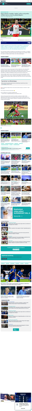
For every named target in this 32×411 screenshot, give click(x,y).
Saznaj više (23, 408)
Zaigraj (28, 148)
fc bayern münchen (16, 144)
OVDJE (4, 84)
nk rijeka (21, 263)
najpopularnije (5, 300)
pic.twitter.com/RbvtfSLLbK (12, 92)
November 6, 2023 (18, 93)
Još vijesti (15, 330)
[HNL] (16, 213)
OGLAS (16, 8)
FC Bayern (11, 144)
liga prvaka (12, 263)
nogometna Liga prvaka (4, 144)
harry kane (16, 143)
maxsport (3, 263)
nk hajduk (26, 263)
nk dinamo (17, 263)
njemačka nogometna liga (9, 143)
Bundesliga (20, 143)
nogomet (2, 143)
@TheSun (5, 92)
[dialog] (23, 401)
